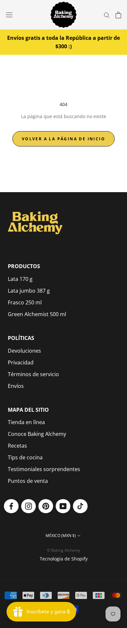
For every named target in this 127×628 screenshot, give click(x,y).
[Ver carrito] (118, 15)
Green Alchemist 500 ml (37, 314)
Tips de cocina (25, 457)
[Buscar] (107, 15)
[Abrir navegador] (9, 15)
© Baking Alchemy (63, 550)
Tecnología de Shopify (64, 559)
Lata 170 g (20, 279)
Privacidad (21, 362)
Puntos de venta (28, 480)
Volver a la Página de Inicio (63, 139)
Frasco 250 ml (25, 302)
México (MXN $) (61, 535)
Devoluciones (24, 350)
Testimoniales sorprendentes (44, 469)
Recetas (17, 445)
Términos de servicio (33, 374)
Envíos (16, 386)
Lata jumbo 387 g (29, 290)
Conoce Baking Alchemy (37, 433)
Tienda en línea (26, 422)
